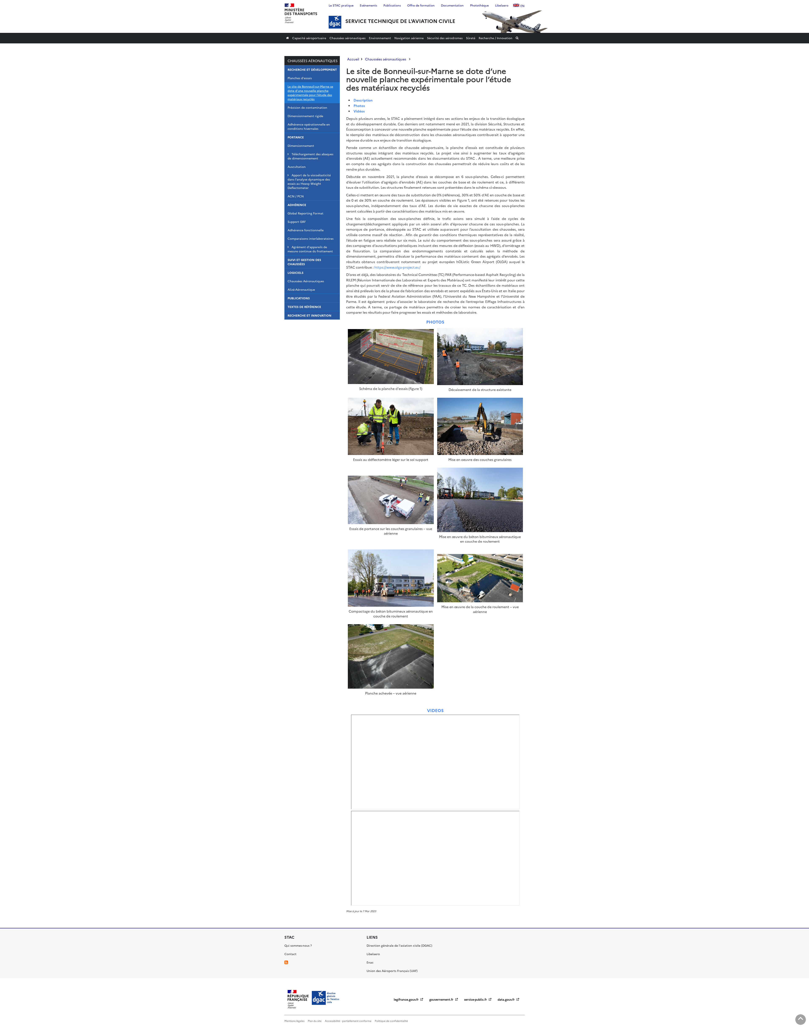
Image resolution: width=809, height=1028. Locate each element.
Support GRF (297, 222)
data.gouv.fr (507, 999)
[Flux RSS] (286, 962)
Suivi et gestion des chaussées (304, 262)
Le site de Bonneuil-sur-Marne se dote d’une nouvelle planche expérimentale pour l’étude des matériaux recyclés (310, 92)
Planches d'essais (300, 78)
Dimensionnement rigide (305, 116)
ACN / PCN (296, 196)
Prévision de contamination (307, 107)
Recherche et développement (312, 69)
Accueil (353, 59)
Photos (359, 105)
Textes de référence (304, 307)
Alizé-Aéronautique (301, 289)
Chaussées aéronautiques (313, 60)
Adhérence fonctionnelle (306, 230)
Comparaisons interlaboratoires (311, 238)
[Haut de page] (800, 1019)
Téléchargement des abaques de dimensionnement (310, 156)
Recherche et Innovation (309, 315)
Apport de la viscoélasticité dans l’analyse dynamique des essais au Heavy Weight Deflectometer (309, 181)
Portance (296, 137)
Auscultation (297, 167)
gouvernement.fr (441, 999)
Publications (299, 298)
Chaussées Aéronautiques (306, 281)
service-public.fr (476, 999)
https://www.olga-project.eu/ (397, 267)
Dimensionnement (301, 145)
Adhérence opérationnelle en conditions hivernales (309, 126)
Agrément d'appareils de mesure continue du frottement (310, 249)
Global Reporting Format (305, 213)
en (522, 6)
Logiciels (295, 272)
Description (363, 100)
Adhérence (297, 205)
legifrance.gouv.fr (406, 999)
